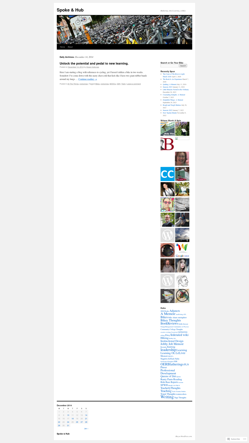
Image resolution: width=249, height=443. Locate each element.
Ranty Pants (167, 379)
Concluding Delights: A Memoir (174, 94)
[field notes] (168, 296)
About (70, 46)
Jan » (86, 428)
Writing (167, 396)
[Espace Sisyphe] (182, 159)
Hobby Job (172, 338)
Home (62, 46)
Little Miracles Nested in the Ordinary (176, 89)
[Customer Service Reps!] (168, 189)
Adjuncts (174, 311)
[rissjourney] (168, 235)
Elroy (167, 334)
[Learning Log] (182, 296)
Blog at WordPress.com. (184, 436)
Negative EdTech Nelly (170, 358)
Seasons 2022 (167, 110)
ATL (184, 314)
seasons (181, 382)
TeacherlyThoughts (170, 388)
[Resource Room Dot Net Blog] (182, 235)
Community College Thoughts (172, 329)
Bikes (97, 84)
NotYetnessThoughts (167, 361)
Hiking (165, 338)
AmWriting (179, 314)
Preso (164, 367)
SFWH (164, 385)
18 (73, 418)
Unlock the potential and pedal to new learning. (94, 63)
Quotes (179, 377)
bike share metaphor (177, 317)
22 (59, 422)
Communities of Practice (181, 327)
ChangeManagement (167, 327)
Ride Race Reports (169, 382)
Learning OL (168, 353)
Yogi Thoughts (180, 397)
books (181, 324)
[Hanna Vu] (182, 220)
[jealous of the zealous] (182, 265)
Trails (123, 84)
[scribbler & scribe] (168, 250)
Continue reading (87, 79)
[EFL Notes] (182, 174)
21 (86, 418)
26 (77, 422)
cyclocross (84, 84)
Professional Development (168, 371)
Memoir (164, 355)
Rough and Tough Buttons (172, 105)
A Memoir (168, 313)
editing (163, 335)
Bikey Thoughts (171, 320)
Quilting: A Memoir (170, 84)
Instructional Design (172, 341)
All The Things (73, 84)
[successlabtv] (182, 189)
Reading (177, 379)
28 (86, 422)
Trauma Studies (181, 391)
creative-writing (166, 332)
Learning (182, 350)
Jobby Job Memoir (172, 344)
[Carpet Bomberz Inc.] (182, 250)
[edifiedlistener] (182, 144)
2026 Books (165, 311)
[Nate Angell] (182, 281)
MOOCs (113, 84)
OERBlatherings (172, 364)
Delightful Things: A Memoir (173, 100)
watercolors (181, 393)
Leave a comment (134, 84)
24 (68, 422)
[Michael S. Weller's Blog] (168, 281)
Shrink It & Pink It (174, 385)
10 (68, 415)
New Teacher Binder (170, 113)
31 (68, 425)
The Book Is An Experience (172, 79)
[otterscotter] (168, 220)
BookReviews (169, 323)
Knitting (171, 346)
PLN (186, 364)
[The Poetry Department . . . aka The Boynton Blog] (182, 129)
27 (82, 422)
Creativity (174, 332)
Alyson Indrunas (92, 67)
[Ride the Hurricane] (168, 129)
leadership (168, 349)
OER (118, 84)
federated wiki (179, 335)
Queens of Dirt (168, 376)
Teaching (166, 391)
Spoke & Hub (70, 10)
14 (86, 415)
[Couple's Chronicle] (168, 174)
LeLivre (180, 353)
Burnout (185, 324)
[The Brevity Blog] (168, 144)
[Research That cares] (182, 204)
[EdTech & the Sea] (168, 204)
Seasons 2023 (167, 87)
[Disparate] (168, 265)
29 (59, 425)
